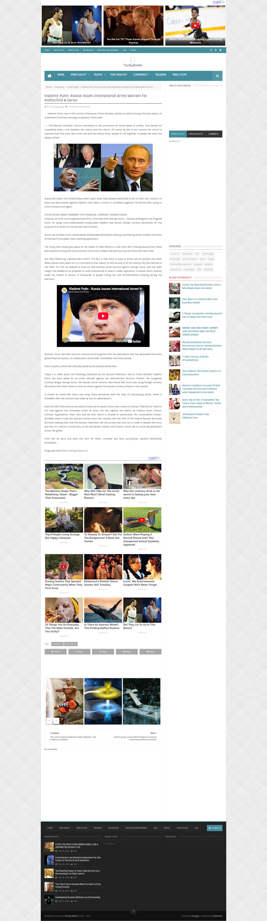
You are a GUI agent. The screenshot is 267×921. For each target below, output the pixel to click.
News (61, 74)
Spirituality (78, 74)
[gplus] (216, 50)
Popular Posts (196, 134)
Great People (73, 87)
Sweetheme (217, 916)
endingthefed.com (78, 450)
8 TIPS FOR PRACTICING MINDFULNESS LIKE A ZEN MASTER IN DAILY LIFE (76, 846)
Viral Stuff (180, 74)
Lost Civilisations (190, 259)
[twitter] (220, 50)
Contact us (216, 828)
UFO (199, 269)
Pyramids (198, 264)
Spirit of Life (73, 50)
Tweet (57, 651)
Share (80, 651)
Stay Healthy (59, 50)
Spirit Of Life (81, 828)
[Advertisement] (192, 194)
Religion (161, 74)
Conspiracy (140, 74)
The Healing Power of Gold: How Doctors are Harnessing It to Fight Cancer (77, 872)
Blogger (196, 916)
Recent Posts (178, 134)
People (133, 50)
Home (46, 50)
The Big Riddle (70, 916)
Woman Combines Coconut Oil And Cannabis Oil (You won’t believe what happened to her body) (201, 389)
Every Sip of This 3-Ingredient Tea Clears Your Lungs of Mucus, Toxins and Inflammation (201, 403)
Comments (213, 134)
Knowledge (88, 50)
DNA (124, 50)
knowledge (175, 259)
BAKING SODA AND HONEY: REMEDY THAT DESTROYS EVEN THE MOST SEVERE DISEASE (200, 331)
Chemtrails (175, 254)
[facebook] (211, 50)
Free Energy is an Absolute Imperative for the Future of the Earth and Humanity (78, 859)
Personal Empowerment (108, 50)
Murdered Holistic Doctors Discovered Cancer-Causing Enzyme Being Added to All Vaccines (202, 346)
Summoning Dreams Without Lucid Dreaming (77, 897)
